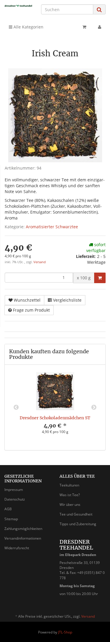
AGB (8, 508)
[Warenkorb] (84, 27)
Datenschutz (14, 499)
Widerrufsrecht (16, 547)
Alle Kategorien (27, 27)
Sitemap (11, 518)
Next (94, 408)
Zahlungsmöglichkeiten (23, 528)
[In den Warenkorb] (100, 278)
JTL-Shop (65, 632)
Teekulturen (69, 485)
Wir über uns (70, 504)
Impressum (13, 489)
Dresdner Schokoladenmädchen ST (55, 417)
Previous (16, 408)
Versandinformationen (22, 538)
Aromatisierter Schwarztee (52, 226)
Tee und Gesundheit (76, 514)
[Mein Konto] (100, 27)
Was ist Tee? (70, 494)
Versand (39, 262)
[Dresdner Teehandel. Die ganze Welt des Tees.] (18, 5)
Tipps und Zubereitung (78, 523)
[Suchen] (99, 9)
